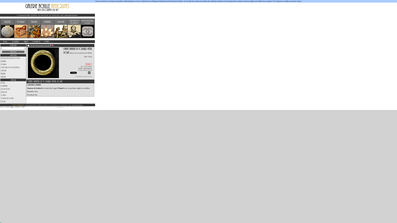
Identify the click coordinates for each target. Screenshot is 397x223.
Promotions (5, 89)
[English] (53, 45)
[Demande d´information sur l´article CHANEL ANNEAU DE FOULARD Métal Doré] (89, 73)
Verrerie (3, 76)
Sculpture (3, 70)
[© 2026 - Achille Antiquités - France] (43, 77)
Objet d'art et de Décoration (10, 67)
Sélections (4, 92)
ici (301, 1)
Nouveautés (4, 86)
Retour (3, 101)
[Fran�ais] (50, 45)
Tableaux (3, 73)
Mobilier (3, 64)
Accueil (3, 83)
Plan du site (60, 107)
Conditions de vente (7, 98)
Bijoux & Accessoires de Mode (10, 58)
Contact (3, 95)
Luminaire (3, 61)
